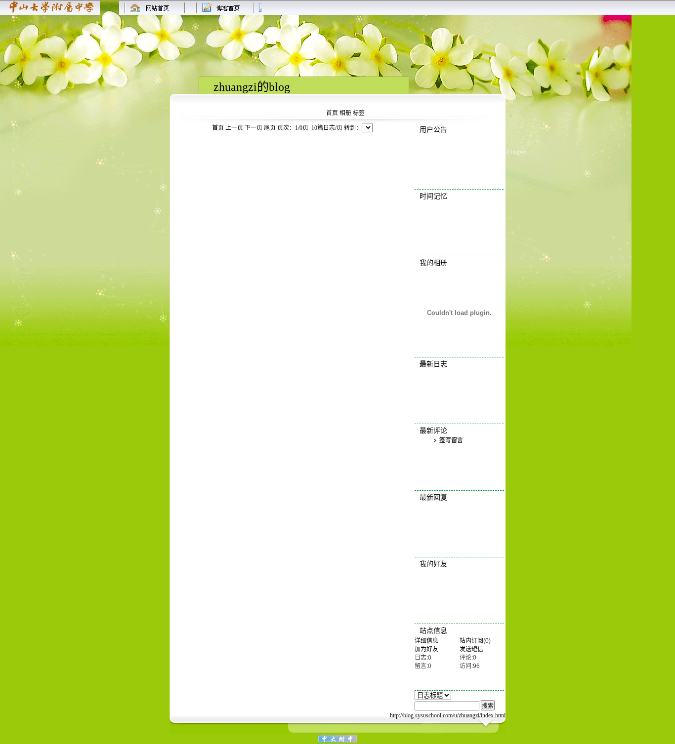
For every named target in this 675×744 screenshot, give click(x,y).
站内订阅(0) (475, 640)
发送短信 (471, 649)
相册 (345, 113)
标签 (359, 113)
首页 (332, 113)
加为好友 (426, 649)
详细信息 (426, 640)
